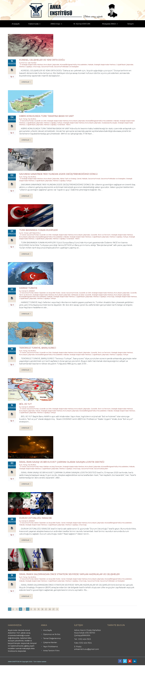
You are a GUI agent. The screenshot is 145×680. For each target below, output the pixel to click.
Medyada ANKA (109, 24)
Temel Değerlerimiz (52, 638)
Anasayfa (15, 24)
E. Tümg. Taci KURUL (28, 119)
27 (53, 609)
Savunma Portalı (47, 66)
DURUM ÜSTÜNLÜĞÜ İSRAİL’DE (35, 518)
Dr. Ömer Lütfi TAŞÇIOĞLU (31, 233)
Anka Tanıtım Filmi (51, 650)
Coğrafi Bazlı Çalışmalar (124, 64)
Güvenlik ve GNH (40, 121)
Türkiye (59, 123)
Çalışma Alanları (50, 642)
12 (35, 609)
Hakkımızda (33, 24)
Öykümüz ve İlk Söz (51, 634)
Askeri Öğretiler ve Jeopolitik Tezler (47, 293)
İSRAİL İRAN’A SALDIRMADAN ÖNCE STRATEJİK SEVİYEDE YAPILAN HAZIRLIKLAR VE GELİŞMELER (69, 574)
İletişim (130, 24)
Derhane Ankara (23, 666)
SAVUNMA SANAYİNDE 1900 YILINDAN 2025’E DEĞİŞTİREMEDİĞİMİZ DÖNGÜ (58, 174)
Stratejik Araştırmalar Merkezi (32, 64)
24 (50, 609)
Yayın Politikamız (50, 646)
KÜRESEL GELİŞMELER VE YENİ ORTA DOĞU (42, 60)
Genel (79, 178)
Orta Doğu (37, 66)
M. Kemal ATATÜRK (82, 24)
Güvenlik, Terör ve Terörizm (101, 235)
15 (38, 609)
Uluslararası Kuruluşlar (109, 123)
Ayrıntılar (25, 82)
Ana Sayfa (47, 630)
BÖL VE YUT (25, 404)
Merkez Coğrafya (25, 66)
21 (46, 609)
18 (42, 609)
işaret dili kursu (35, 666)
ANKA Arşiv (55, 24)
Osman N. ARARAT (28, 291)
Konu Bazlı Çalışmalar (51, 64)
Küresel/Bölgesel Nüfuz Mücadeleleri (73, 64)
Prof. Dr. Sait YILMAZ (28, 63)
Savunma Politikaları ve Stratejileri (66, 66)
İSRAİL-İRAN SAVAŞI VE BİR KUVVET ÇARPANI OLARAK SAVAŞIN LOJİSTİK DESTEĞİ (61, 462)
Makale (90, 64)
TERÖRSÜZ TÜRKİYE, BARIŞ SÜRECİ (37, 348)
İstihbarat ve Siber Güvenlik (81, 295)
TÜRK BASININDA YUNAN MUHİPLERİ (38, 230)
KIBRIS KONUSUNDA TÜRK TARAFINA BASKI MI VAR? (46, 116)
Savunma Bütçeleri (101, 468)
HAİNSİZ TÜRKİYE (28, 288)
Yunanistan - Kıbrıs (63, 124)
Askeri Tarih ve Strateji (68, 178)
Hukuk (38, 411)
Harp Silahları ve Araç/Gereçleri (50, 466)
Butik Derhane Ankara (8, 666)
